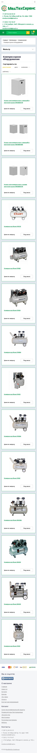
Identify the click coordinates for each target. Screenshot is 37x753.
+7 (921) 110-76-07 (8, 22)
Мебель (4, 722)
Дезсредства (5, 715)
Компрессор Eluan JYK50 (12, 478)
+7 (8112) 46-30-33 (8, 14)
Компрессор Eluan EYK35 (12, 394)
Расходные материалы (9, 720)
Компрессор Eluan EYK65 (12, 268)
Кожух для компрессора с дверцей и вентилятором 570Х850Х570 (16, 101)
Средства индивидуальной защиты (13, 710)
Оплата (4, 699)
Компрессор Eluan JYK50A (12, 436)
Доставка (4, 697)
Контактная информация (9, 702)
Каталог (4, 692)
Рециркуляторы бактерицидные (12, 712)
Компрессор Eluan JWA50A (13, 520)
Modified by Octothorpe (13, 749)
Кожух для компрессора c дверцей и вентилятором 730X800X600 (16, 143)
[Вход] (34, 2)
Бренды (4, 694)
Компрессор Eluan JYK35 (12, 646)
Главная (4, 687)
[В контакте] (7, 678)
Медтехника (5, 717)
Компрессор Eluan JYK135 (12, 226)
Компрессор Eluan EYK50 (12, 310)
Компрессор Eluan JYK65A (12, 352)
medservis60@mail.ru (10, 18)
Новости (4, 689)
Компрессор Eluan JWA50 (12, 562)
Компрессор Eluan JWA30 (12, 604)
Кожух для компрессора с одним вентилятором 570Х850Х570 (15, 185)
